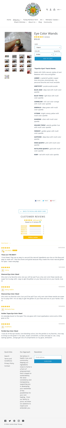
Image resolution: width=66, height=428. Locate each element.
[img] (5, 248)
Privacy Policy (9, 363)
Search (6, 356)
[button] (38, 37)
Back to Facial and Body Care (34, 211)
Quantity (57, 51)
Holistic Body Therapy (15, 424)
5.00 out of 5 (37, 220)
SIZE (36, 44)
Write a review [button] (33, 237)
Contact (7, 366)
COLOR (37, 51)
